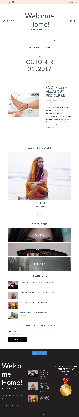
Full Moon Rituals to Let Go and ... (34, 303)
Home (21, 40)
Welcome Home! (39, 20)
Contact (49, 47)
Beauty (48, 82)
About (32, 40)
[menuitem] (73, 2)
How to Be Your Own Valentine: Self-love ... (38, 282)
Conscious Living (34, 47)
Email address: (12, 331)
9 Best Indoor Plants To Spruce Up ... (35, 313)
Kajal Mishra (39, 203)
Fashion (43, 40)
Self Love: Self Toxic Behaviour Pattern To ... (38, 292)
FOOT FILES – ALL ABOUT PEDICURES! (56, 91)
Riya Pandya (60, 101)
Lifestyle (56, 40)
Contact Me (73, 2)
